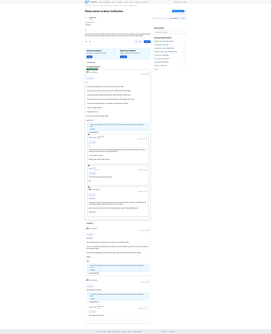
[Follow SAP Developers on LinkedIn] (174, 331)
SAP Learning (115, 5)
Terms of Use (103, 331)
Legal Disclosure (116, 331)
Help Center (138, 2)
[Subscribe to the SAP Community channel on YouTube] (172, 331)
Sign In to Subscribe (178, 11)
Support (130, 331)
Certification (88, 24)
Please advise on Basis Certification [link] (130, 5)
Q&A (120, 5)
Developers (120, 2)
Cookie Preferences (137, 331)
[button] (180, 18)
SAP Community (88, 5)
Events (131, 2)
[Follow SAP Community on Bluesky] (169, 331)
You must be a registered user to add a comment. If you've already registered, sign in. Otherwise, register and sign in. (116, 125)
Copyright (109, 331)
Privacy (97, 331)
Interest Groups (100, 5)
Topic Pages (145, 2)
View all (156, 69)
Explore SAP (177, 2)
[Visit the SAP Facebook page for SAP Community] (167, 331)
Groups (114, 2)
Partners (126, 2)
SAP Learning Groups (108, 5)
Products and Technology (104, 2)
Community (93, 2)
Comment (147, 41)
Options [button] (185, 11)
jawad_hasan (92, 17)
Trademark (124, 331)
